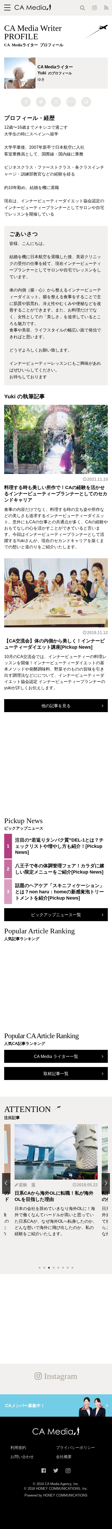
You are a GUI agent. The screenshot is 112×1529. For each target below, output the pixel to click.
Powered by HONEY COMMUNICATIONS (56, 1495)
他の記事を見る (56, 705)
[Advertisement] (56, 769)
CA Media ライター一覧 (56, 1056)
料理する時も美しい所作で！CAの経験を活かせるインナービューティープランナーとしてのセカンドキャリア (55, 494)
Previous (6, 1183)
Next (106, 1183)
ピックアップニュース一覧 (56, 914)
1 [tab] (40, 1268)
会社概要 (64, 1457)
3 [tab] (49, 1268)
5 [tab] (58, 1268)
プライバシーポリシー (75, 1448)
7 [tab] (68, 1268)
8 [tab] (72, 1268)
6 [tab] (63, 1268)
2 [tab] (44, 1268)
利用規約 (18, 1448)
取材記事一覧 (56, 1073)
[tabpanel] (56, 1193)
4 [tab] (54, 1268)
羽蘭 (23, 1184)
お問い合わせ (22, 1457)
